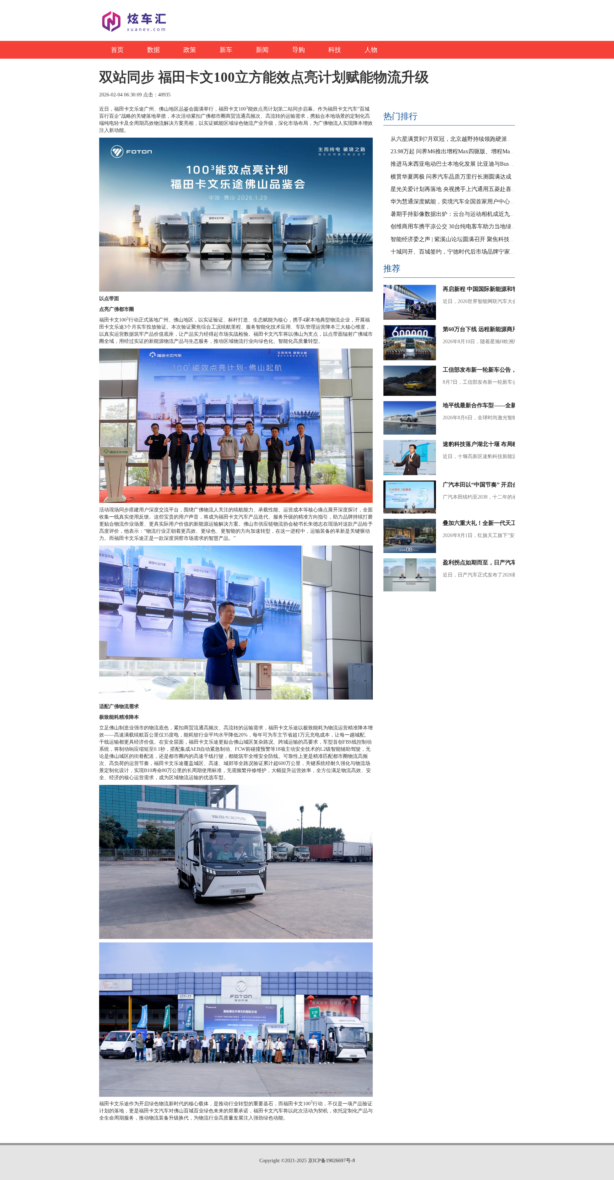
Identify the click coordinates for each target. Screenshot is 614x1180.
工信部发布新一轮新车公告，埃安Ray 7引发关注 (504, 370)
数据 (153, 49)
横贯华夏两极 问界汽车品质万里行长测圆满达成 (451, 177)
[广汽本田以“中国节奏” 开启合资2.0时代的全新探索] (409, 497)
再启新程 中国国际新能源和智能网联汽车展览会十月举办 (514, 289)
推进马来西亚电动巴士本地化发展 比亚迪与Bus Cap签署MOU (467, 164)
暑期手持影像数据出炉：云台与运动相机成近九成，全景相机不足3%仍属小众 (488, 214)
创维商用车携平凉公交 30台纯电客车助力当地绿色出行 (459, 226)
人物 (371, 49)
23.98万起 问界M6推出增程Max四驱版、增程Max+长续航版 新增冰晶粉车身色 (488, 151)
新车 (226, 49)
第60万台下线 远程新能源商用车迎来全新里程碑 (503, 329)
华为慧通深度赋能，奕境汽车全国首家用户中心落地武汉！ (464, 201)
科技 (334, 49)
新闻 (262, 49)
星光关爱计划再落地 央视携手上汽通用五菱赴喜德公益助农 (465, 189)
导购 (298, 49)
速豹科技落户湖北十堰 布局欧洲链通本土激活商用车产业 (514, 444)
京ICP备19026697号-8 (331, 1160)
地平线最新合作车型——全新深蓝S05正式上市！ (504, 405)
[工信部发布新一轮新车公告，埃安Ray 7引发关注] (409, 381)
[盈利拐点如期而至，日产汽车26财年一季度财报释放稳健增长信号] (409, 574)
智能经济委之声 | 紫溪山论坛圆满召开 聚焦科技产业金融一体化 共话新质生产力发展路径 (502, 239)
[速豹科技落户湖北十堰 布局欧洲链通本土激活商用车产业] (409, 457)
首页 (117, 49)
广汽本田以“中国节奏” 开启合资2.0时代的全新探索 (507, 485)
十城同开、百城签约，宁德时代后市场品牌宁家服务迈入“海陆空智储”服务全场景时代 (498, 252)
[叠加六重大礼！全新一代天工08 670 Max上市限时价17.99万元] (409, 536)
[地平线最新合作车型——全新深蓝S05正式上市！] (409, 418)
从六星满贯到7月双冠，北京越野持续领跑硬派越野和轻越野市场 (472, 139)
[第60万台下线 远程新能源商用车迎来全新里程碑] (409, 342)
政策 (189, 49)
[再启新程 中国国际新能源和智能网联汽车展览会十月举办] (409, 302)
